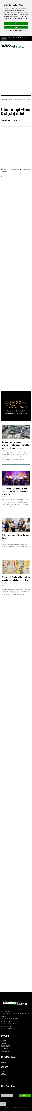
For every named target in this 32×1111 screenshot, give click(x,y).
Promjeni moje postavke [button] (16, 30)
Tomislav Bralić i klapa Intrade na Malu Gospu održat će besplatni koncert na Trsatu (16, 491)
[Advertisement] (16, 73)
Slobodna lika (4, 99)
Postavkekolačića (3, 1104)
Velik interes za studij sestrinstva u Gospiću (15, 536)
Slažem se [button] (16, 24)
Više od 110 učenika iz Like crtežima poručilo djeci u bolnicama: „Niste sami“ (16, 580)
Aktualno (10, 99)
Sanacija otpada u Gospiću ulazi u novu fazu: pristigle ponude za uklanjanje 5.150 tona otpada (15, 444)
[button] (30, 92)
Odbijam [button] (16, 27)
